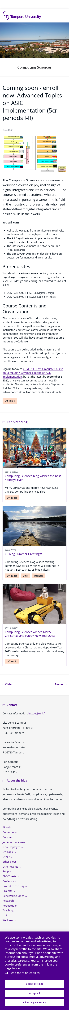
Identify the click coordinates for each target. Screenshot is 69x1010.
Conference (10, 832)
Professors (9, 881)
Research (8, 900)
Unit (25, 575)
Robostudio (10, 905)
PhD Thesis (10, 876)
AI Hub (7, 827)
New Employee (12, 847)
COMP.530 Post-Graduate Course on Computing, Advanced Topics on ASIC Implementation (33, 372)
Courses (8, 837)
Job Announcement (14, 842)
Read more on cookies (24, 973)
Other (6, 857)
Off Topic (10, 400)
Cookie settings (34, 983)
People (7, 871)
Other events (11, 866)
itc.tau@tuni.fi (36, 713)
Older (8, 684)
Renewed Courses (14, 896)
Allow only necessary (34, 1002)
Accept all (34, 993)
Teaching (8, 910)
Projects (8, 891)
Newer (60, 684)
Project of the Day (14, 886)
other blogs (10, 861)
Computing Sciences (34, 67)
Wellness (38, 575)
